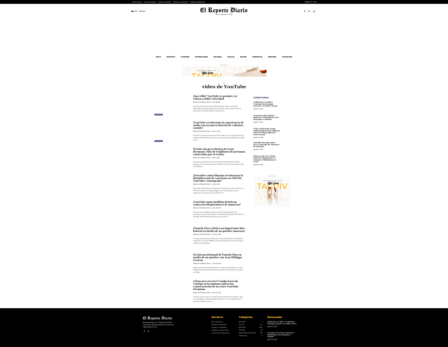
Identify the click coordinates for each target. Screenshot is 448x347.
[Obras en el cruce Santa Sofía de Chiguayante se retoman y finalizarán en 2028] (286, 160)
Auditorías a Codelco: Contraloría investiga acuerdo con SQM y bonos (265, 104)
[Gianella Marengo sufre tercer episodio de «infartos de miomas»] (286, 146)
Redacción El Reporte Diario (202, 102)
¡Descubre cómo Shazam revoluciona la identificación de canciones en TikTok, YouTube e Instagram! (218, 178)
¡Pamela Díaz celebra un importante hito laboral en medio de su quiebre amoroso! (219, 230)
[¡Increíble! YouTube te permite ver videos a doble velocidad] (172, 104)
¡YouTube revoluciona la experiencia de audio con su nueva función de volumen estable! (218, 125)
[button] (314, 11)
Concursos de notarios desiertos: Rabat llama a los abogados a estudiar (266, 117)
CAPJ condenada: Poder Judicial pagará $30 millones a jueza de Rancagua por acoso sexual (266, 132)
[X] (309, 11)
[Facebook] (304, 11)
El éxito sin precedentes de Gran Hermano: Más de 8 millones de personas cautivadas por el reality (219, 152)
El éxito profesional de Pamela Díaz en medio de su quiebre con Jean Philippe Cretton (217, 257)
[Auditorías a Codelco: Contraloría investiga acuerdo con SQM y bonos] (286, 106)
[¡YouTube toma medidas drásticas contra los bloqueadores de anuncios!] (172, 210)
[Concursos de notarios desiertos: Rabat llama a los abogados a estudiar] (286, 119)
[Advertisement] (224, 36)
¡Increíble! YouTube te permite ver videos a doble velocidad (215, 97)
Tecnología (158, 114)
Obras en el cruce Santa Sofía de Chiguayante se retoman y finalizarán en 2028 (264, 159)
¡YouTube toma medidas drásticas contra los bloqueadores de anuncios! (217, 203)
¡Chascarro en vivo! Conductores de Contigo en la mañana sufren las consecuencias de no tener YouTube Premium (215, 285)
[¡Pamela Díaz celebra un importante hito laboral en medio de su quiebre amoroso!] (172, 237)
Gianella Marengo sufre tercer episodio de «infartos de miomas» (266, 145)
